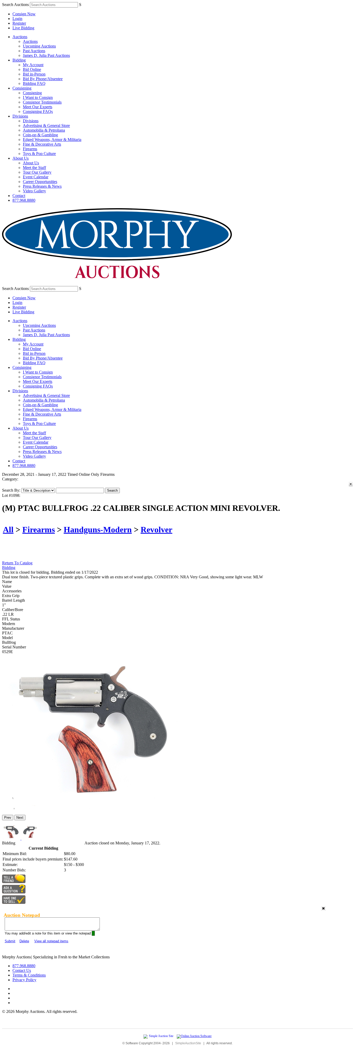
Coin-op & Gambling (40, 135)
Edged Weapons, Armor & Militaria (52, 139)
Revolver (156, 529)
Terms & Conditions (29, 975)
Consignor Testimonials (42, 102)
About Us (20, 158)
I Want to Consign (38, 97)
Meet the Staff (34, 167)
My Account (33, 65)
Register (19, 23)
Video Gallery (34, 191)
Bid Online (32, 69)
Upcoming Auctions (39, 46)
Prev (7, 817)
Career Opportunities (40, 181)
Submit (10, 941)
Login (17, 18)
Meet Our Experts (37, 107)
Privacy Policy (24, 980)
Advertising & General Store (46, 125)
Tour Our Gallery (37, 172)
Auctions (19, 37)
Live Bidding (23, 28)
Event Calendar (35, 177)
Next (19, 817)
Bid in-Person (34, 74)
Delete (24, 941)
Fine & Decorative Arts (42, 144)
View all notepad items (51, 941)
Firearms (30, 149)
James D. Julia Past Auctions (46, 55)
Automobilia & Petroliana (44, 130)
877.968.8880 (23, 200)
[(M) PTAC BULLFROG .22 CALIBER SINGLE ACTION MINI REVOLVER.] (93, 808)
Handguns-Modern (98, 529)
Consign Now (24, 14)
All (8, 529)
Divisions (20, 116)
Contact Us (21, 970)
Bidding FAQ (34, 83)
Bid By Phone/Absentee (43, 79)
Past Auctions (34, 51)
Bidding (19, 60)
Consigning (21, 88)
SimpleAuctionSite (188, 1043)
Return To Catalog (17, 563)
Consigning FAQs (38, 111)
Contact (18, 195)
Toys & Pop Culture (39, 153)
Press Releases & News (42, 186)
